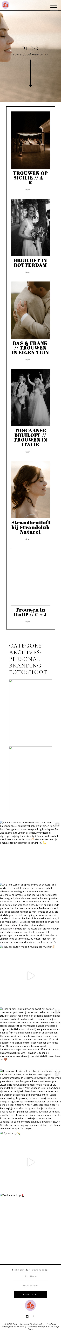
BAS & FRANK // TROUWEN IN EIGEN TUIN (30, 347)
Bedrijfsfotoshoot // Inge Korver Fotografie (33, 703)
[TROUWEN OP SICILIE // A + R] (30, 140)
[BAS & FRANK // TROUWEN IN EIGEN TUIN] (30, 310)
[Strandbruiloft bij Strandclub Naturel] (30, 489)
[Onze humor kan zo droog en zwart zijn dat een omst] (30, 1037)
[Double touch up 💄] (30, 1224)
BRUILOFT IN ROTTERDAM (30, 262)
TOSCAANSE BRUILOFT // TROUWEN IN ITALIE (30, 437)
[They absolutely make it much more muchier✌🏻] (30, 975)
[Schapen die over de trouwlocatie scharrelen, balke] (30, 851)
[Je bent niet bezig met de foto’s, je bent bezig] (30, 1099)
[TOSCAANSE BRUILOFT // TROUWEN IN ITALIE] (30, 397)
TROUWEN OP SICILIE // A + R (30, 177)
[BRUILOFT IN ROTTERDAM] (30, 227)
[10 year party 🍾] (30, 1162)
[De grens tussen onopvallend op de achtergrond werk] (30, 913)
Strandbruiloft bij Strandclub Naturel (31, 527)
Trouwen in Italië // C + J (30, 611)
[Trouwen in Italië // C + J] (30, 577)
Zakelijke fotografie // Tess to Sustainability (30, 771)
